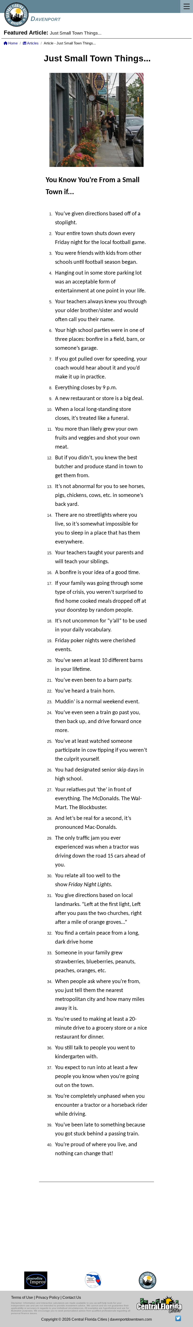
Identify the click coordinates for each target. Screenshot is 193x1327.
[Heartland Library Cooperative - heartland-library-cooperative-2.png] (87, 1280)
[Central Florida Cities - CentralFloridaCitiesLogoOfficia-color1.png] (142, 1280)
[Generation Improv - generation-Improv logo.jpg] (30, 1280)
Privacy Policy (48, 1297)
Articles (32, 43)
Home (12, 43)
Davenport (45, 18)
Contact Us (71, 1297)
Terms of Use (22, 1297)
